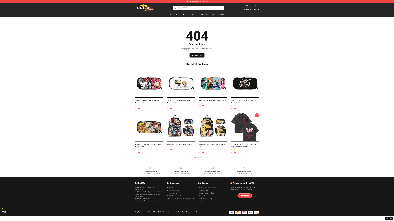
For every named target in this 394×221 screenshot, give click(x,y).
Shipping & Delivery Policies (207, 187)
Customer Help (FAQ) (205, 199)
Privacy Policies (172, 193)
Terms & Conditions (173, 190)
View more (197, 157)
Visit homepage (197, 55)
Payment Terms (204, 190)
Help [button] (390, 218)
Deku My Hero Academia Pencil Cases (212, 100)
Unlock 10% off (4, 212)
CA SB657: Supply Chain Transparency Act (180, 199)
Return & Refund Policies (206, 193)
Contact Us (202, 196)
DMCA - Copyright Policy (174, 196)
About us (170, 187)
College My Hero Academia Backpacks (180, 144)
